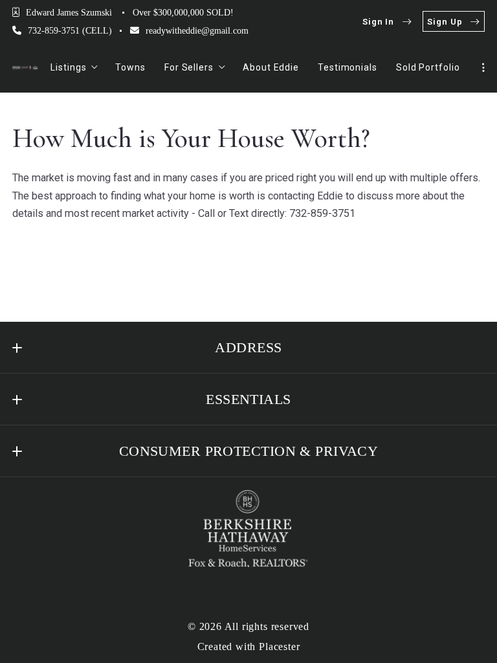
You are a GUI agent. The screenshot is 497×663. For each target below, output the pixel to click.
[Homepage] (25, 67)
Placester (279, 646)
